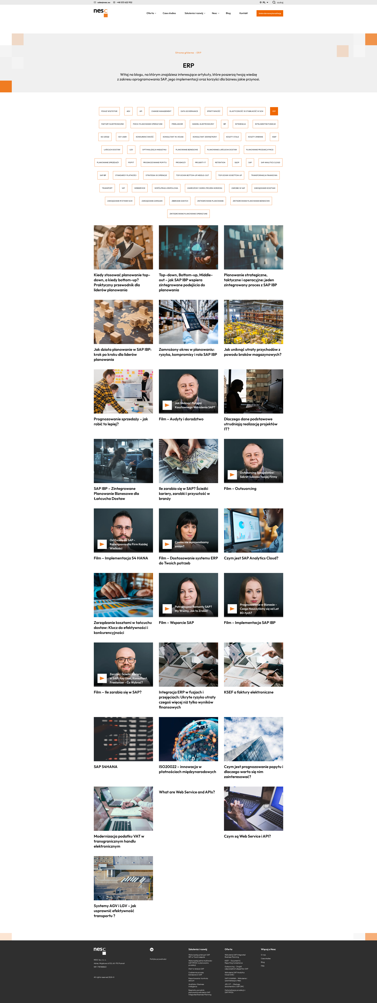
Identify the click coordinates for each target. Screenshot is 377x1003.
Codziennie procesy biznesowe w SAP (196, 973)
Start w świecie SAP (196, 969)
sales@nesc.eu (103, 2)
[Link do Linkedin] (151, 949)
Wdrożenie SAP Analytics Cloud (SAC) (234, 973)
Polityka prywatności (158, 959)
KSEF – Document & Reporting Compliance (234, 962)
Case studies (169, 13)
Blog (228, 13)
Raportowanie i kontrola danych (198, 979)
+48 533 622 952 (124, 2)
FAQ (262, 966)
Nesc (214, 13)
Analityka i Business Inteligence (196, 985)
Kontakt (243, 13)
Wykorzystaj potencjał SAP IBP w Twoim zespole (199, 956)
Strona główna (184, 52)
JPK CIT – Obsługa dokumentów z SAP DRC (234, 985)
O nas (263, 955)
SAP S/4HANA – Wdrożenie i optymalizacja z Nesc (236, 979)
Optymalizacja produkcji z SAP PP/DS (235, 991)
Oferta (150, 13)
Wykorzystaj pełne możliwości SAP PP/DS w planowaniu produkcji (200, 963)
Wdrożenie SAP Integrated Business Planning (235, 956)
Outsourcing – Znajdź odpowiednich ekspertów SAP (236, 967)
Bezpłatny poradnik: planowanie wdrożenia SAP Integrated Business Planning (199, 992)
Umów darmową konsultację (270, 13)
